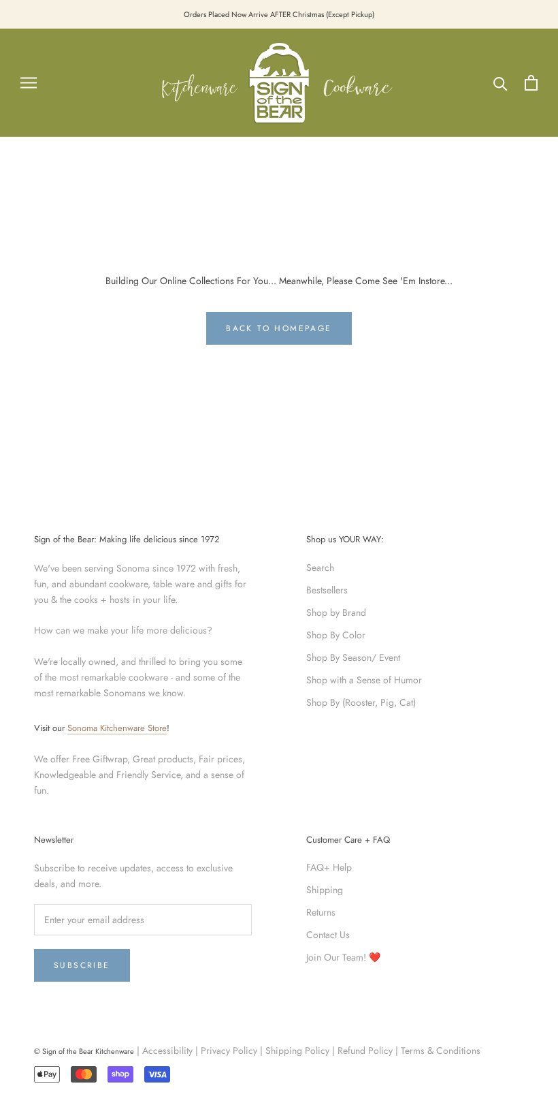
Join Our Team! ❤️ (343, 957)
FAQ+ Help (329, 867)
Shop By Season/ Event (353, 657)
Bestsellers (327, 590)
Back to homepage (278, 328)
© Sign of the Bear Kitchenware (84, 1051)
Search (320, 567)
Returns (320, 912)
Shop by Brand (336, 612)
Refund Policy (365, 1050)
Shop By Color (335, 635)
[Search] (500, 83)
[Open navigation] (28, 83)
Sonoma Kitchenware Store (117, 727)
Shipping (324, 890)
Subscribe (82, 965)
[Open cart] (531, 83)
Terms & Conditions (440, 1050)
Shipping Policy (297, 1050)
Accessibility (167, 1050)
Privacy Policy (229, 1050)
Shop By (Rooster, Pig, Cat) (361, 702)
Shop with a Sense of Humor (364, 680)
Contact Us (328, 935)
